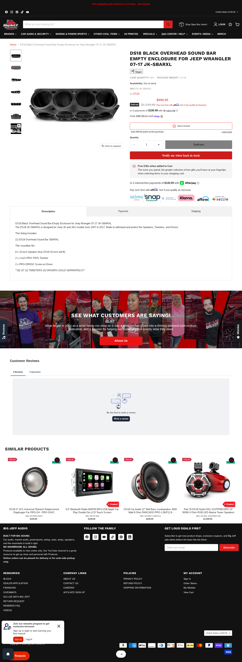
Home (13, 44)
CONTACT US (70, 583)
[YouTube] (104, 537)
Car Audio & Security (35, 34)
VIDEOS (7, 610)
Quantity (134, 137)
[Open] (8, 654)
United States (225, 12)
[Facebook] (87, 537)
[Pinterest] (121, 537)
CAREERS (68, 587)
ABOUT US (69, 578)
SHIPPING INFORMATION (137, 587)
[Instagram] (95, 537)
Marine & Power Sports (71, 34)
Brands (9, 34)
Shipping (196, 211)
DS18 (136, 93)
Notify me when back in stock (181, 155)
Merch (221, 34)
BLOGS (7, 578)
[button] (16, 55)
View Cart (189, 592)
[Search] (168, 24)
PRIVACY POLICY (132, 578)
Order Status (190, 583)
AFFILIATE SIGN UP (74, 592)
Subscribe (229, 547)
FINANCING (9, 587)
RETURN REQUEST (14, 601)
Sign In (187, 578)
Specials (149, 34)
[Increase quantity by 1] (159, 144)
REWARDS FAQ (11, 605)
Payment (123, 211)
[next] (233, 489)
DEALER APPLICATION (15, 583)
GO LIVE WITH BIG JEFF (16, 596)
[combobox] (93, 24)
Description (48, 211)
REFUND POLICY (132, 583)
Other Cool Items (106, 34)
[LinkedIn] (130, 537)
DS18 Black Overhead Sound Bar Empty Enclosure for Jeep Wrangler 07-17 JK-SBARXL (96, 247)
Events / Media (201, 34)
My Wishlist (189, 587)
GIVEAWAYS (9, 592)
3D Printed (131, 34)
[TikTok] (113, 537)
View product (34, 485)
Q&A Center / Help (173, 34)
